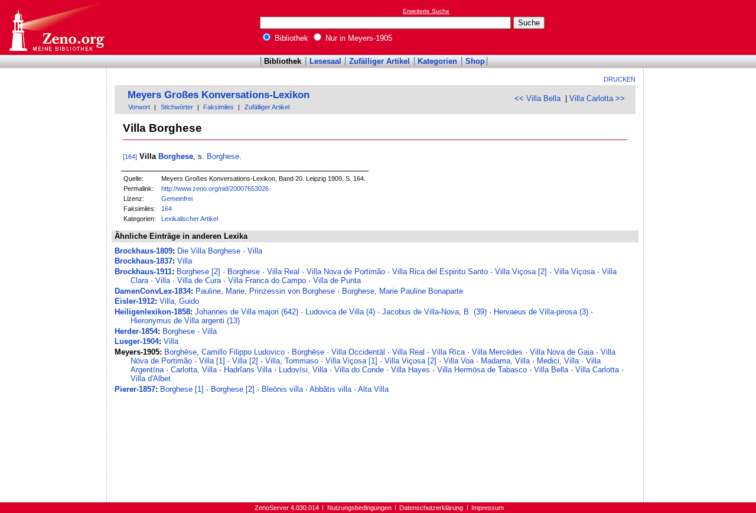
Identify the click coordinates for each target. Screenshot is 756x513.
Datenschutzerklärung (431, 507)
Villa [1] (212, 360)
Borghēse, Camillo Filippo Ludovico (224, 352)
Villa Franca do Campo (267, 280)
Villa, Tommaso (291, 360)
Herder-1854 (136, 331)
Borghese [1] (182, 389)
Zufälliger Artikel (379, 61)
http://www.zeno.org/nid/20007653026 (215, 188)
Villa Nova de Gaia (562, 352)
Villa (254, 250)
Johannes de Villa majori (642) (246, 311)
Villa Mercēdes (497, 352)
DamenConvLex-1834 (153, 291)
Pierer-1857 (135, 389)
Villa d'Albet (151, 378)
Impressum (487, 507)
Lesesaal (325, 61)
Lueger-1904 (137, 341)
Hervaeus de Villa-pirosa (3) (541, 311)
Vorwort (139, 107)
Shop (475, 61)
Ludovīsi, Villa (303, 369)
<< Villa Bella (537, 98)
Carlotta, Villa (194, 369)
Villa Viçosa (574, 271)
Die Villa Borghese (208, 250)
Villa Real (283, 271)
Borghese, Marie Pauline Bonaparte (402, 291)
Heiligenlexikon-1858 (152, 311)
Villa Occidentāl (358, 352)
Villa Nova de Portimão (346, 271)
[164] (130, 156)
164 (166, 208)
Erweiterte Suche (426, 11)
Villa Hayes (410, 369)
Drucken (620, 79)
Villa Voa (459, 360)
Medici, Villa (558, 360)
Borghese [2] (198, 271)
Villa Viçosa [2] (521, 271)
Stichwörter (177, 107)
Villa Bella (551, 369)
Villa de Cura (199, 280)
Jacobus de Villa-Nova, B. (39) (434, 311)
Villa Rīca (448, 352)
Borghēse (308, 352)
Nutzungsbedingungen (359, 507)
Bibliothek (290, 38)
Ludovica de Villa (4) (340, 311)
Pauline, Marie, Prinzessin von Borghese (265, 291)
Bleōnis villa (282, 389)
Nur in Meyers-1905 (357, 38)
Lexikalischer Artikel (189, 218)
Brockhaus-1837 (143, 260)
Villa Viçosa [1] (351, 360)
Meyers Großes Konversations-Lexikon (218, 94)
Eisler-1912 (135, 301)
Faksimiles (218, 107)
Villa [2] (245, 360)
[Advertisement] (702, 27)
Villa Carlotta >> (597, 98)
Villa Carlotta (597, 369)
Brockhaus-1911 (143, 271)
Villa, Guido (179, 301)
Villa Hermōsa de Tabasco (482, 369)
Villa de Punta (337, 280)
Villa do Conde (359, 369)
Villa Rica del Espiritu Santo (440, 271)
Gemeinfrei (177, 198)
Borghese (175, 156)
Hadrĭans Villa (248, 369)
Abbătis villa (330, 389)
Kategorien (437, 61)
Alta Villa (373, 389)
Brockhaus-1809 (143, 250)
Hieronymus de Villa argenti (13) (185, 320)
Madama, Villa (505, 360)
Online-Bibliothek (56, 27)
